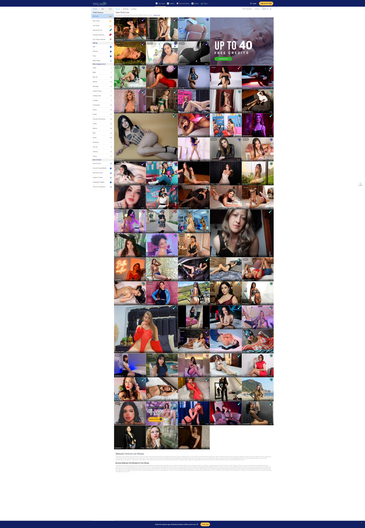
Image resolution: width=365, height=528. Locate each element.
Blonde (95, 82)
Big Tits (95, 77)
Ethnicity (95, 51)
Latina (95, 124)
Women (95, 9)
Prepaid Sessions (98, 35)
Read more (157, 15)
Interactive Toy (97, 30)
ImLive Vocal (97, 163)
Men (103, 9)
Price (94, 56)
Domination (96, 105)
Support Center (98, 177)
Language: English (98, 182)
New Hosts (96, 21)
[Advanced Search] (272, 9)
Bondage (96, 86)
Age (94, 46)
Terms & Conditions (99, 187)
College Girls (97, 96)
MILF (94, 133)
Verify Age (205, 524)
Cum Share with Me (99, 39)
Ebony (95, 110)
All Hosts (95, 16)
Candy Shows (97, 91)
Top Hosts (96, 25)
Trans (110, 9)
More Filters (96, 60)
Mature (95, 128)
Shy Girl (95, 147)
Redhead (96, 142)
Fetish (95, 114)
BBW (94, 72)
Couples (95, 100)
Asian (94, 68)
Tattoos (95, 152)
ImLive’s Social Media (99, 168)
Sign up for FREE (266, 3)
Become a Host (98, 173)
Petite (95, 138)
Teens (95, 156)
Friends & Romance (99, 119)
